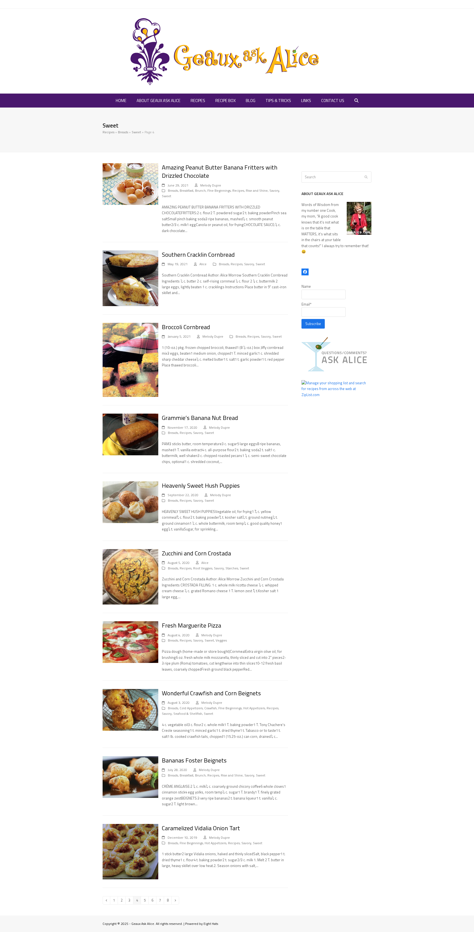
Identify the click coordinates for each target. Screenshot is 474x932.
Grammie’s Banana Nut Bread (200, 417)
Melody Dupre (210, 185)
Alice (203, 264)
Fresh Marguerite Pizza (191, 625)
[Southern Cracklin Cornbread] (130, 278)
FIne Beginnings (219, 190)
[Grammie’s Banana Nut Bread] (130, 434)
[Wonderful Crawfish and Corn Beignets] (130, 709)
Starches (231, 568)
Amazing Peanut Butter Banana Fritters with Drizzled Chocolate (219, 171)
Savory (274, 190)
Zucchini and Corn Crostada (196, 553)
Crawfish (210, 708)
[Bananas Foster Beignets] (130, 776)
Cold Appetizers (191, 708)
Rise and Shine (257, 190)
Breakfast (186, 190)
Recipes (108, 132)
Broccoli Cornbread (186, 327)
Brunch (200, 190)
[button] (356, 101)
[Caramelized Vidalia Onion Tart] (130, 851)
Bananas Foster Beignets (194, 760)
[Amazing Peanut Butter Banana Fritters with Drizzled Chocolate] (130, 183)
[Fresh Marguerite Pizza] (130, 641)
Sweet (136, 132)
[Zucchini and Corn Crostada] (130, 576)
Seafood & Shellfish (187, 713)
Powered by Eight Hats (201, 923)
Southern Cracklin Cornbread (198, 254)
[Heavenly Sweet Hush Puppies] (130, 501)
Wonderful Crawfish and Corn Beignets (211, 693)
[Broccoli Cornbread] (130, 359)
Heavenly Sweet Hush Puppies (201, 485)
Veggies (221, 640)
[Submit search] (366, 177)
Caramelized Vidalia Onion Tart (201, 828)
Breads (123, 132)
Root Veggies (202, 568)
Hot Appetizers (254, 708)
